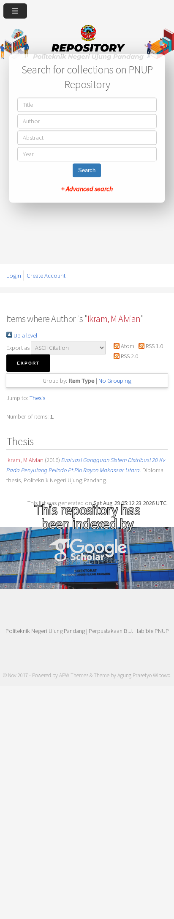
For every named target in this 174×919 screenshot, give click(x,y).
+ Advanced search (87, 188)
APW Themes (73, 675)
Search (86, 170)
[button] (28, 363)
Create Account (46, 275)
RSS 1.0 (153, 346)
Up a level (24, 335)
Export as (18, 347)
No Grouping (114, 380)
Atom (127, 346)
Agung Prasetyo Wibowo (143, 675)
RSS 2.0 (129, 356)
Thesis (37, 398)
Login (13, 275)
